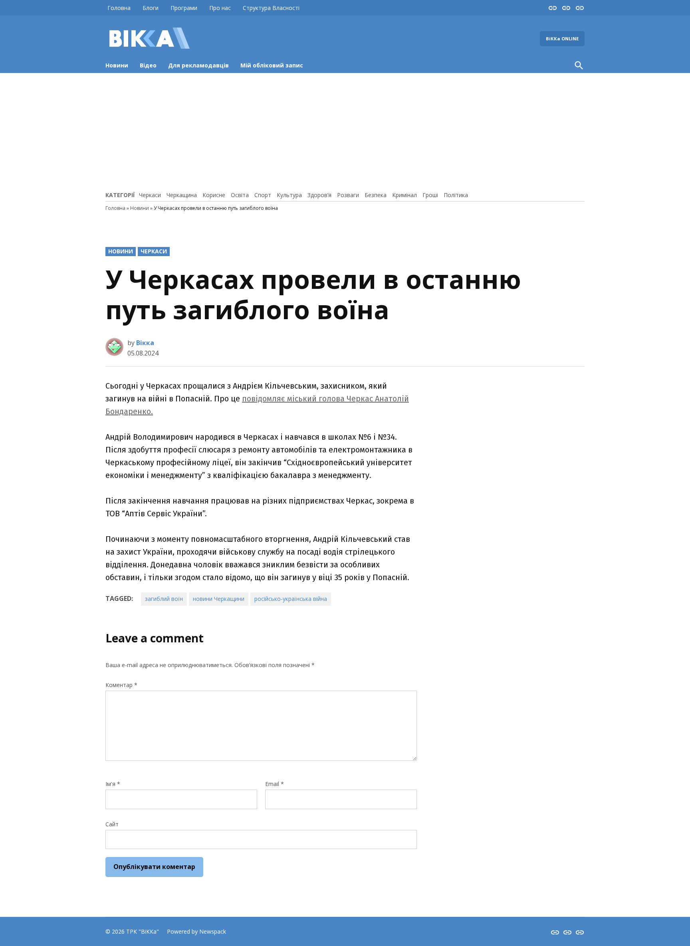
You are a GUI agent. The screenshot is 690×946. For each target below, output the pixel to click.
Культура (289, 195)
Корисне (213, 195)
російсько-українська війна (290, 598)
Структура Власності (271, 8)
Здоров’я (319, 195)
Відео (148, 65)
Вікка (145, 342)
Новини (116, 65)
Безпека (376, 195)
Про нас (220, 8)
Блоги (151, 8)
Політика (456, 195)
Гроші (430, 195)
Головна (119, 8)
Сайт (112, 824)
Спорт (262, 195)
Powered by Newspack (196, 931)
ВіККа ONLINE (562, 38)
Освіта (240, 195)
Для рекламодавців (198, 65)
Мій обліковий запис (271, 65)
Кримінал (404, 195)
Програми (184, 8)
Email (274, 784)
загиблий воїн (164, 598)
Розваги (348, 195)
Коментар (121, 685)
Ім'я (112, 784)
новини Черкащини (218, 598)
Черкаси (150, 195)
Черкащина (182, 195)
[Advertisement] (345, 131)
